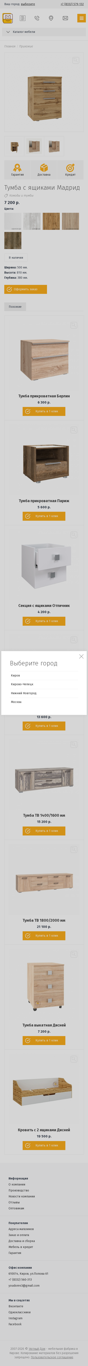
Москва (16, 702)
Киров (15, 675)
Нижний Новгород (24, 693)
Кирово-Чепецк (22, 684)
